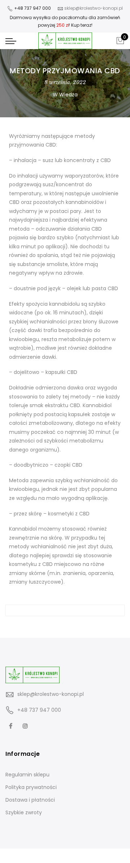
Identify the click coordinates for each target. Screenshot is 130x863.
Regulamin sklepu (27, 774)
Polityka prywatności (31, 787)
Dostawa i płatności (30, 799)
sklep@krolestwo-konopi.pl (50, 694)
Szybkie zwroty (23, 812)
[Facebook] (11, 725)
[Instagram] (26, 725)
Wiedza (68, 94)
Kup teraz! (81, 25)
